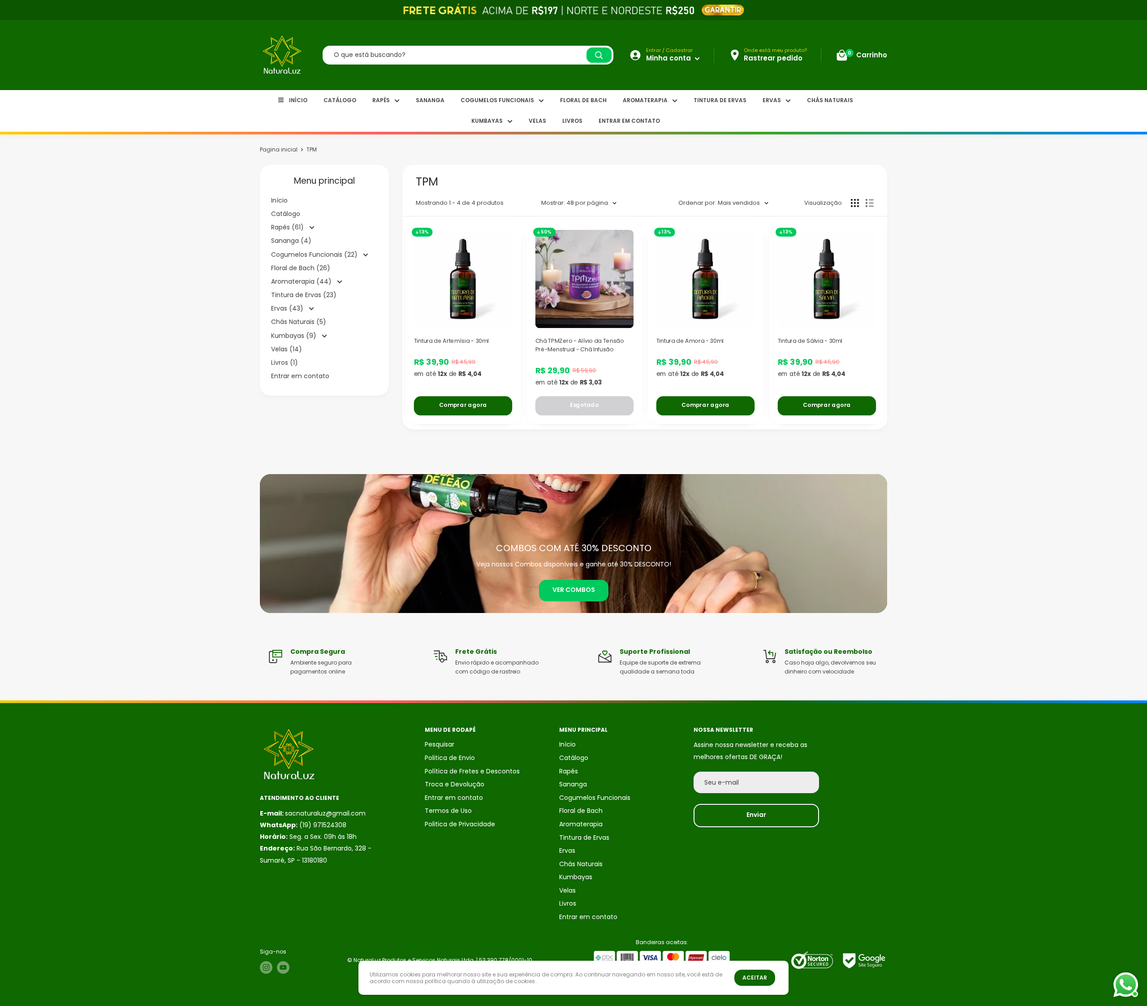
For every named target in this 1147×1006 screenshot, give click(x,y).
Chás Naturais (830, 100)
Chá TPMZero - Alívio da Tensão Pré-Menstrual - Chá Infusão (579, 345)
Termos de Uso (448, 810)
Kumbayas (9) (294, 335)
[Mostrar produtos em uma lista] (870, 203)
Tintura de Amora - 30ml (690, 341)
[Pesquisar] (599, 55)
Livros (572, 121)
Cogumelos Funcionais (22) (315, 254)
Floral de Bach (583, 100)
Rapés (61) (288, 227)
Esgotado (584, 405)
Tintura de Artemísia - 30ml (451, 341)
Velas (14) (286, 349)
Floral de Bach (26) (300, 267)
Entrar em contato (629, 121)
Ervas (772, 100)
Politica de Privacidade (460, 824)
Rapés (381, 100)
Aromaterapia (645, 100)
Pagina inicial (279, 149)
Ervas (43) (288, 308)
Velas (537, 121)
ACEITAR (754, 977)
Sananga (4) (291, 240)
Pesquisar (439, 744)
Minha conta (669, 58)
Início (298, 100)
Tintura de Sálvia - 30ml (809, 341)
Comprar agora (463, 405)
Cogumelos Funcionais (497, 100)
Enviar (756, 814)
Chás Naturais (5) (298, 321)
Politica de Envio (450, 757)
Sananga (430, 100)
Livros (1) (284, 362)
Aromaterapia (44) (302, 281)
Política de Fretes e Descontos (472, 771)
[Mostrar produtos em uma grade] (855, 203)
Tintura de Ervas (720, 100)
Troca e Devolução (454, 784)
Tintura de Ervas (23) (303, 294)
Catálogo (339, 100)
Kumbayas (487, 121)
